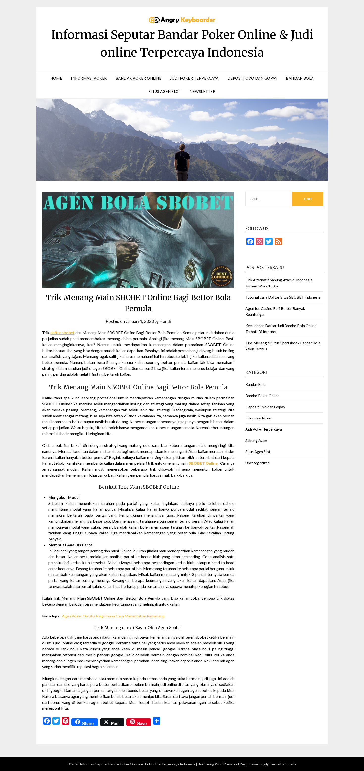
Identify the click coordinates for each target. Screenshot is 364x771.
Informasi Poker (89, 78)
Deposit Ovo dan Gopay (252, 78)
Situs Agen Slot (165, 91)
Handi (165, 321)
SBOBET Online (203, 463)
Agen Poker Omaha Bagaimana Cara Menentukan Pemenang (113, 616)
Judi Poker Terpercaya (194, 78)
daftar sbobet (62, 332)
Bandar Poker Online (139, 78)
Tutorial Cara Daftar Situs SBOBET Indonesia (283, 297)
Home (56, 78)
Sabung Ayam (256, 440)
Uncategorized (257, 463)
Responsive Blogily (254, 764)
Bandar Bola (300, 78)
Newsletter (202, 91)
